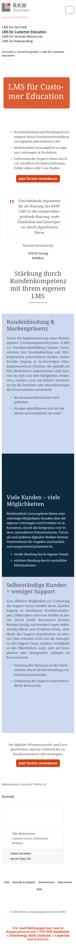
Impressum (65, 882)
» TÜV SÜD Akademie (53, 932)
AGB (39, 889)
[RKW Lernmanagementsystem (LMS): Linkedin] (44, 898)
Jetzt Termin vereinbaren (38, 179)
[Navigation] (69, 10)
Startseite (8, 52)
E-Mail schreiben (20, 853)
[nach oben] (69, 940)
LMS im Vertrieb (14, 27)
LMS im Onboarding (17, 41)
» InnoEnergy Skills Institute (29, 935)
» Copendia (61, 935)
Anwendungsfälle (28, 52)
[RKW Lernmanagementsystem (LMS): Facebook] (32, 898)
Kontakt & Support (24, 882)
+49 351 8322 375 (20, 859)
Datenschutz (47, 882)
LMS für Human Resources (22, 36)
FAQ (6, 882)
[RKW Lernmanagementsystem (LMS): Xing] (38, 898)
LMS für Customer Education (24, 32)
